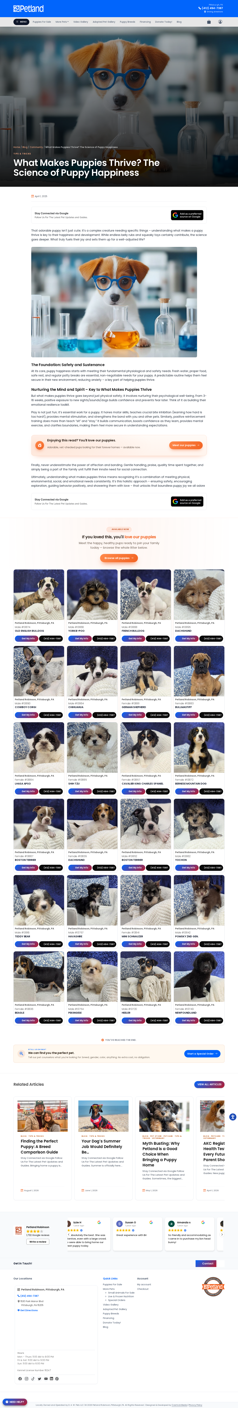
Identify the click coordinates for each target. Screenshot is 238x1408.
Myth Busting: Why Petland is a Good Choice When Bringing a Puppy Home (161, 1154)
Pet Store (156, 1136)
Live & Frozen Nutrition (121, 1296)
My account (144, 1284)
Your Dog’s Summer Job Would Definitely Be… (102, 1146)
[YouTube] (46, 1378)
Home (16, 147)
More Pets (61, 21)
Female (130, 703)
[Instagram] (26, 1378)
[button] (222, 1234)
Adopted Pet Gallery (104, 21)
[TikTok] (33, 1378)
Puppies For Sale (42, 21)
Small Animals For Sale (121, 1292)
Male (22, 627)
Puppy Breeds (127, 21)
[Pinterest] (57, 1378)
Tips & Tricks (22, 153)
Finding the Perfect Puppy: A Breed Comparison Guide (39, 1146)
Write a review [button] (37, 1241)
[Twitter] (39, 1378)
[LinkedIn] (51, 1378)
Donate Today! (163, 21)
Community (36, 147)
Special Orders (116, 1300)
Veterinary (158, 1138)
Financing (145, 21)
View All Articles (209, 1084)
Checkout (143, 1289)
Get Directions (29, 1310)
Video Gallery (80, 21)
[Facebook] (20, 1378)
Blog (179, 21)
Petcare (168, 1136)
